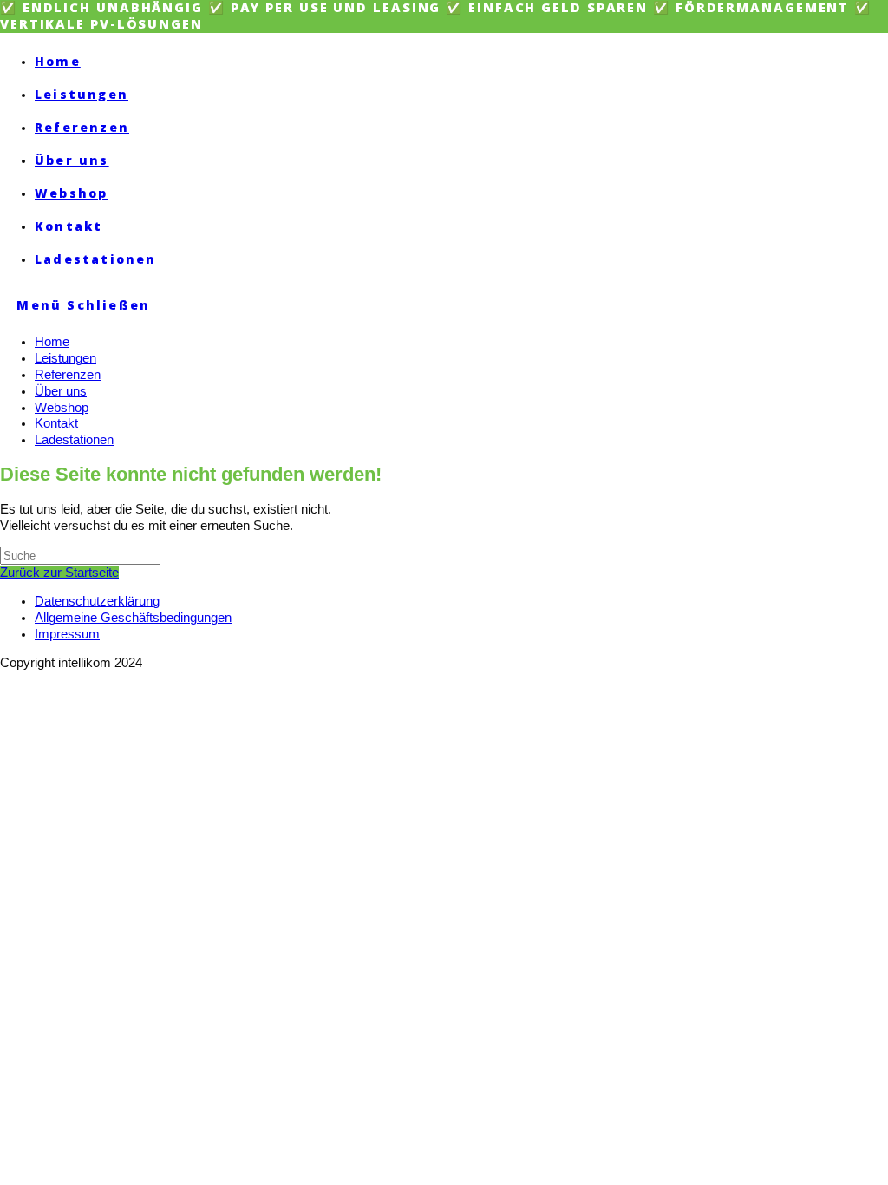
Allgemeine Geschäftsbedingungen (133, 618)
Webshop (61, 408)
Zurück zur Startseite (59, 572)
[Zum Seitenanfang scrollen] (5, 679)
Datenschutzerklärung (97, 601)
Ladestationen (74, 440)
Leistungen (65, 358)
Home (52, 342)
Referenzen (68, 375)
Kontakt (56, 423)
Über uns (61, 391)
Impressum (67, 634)
